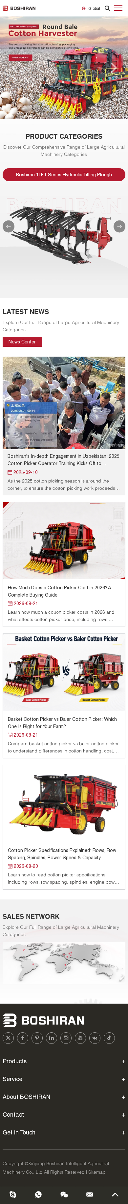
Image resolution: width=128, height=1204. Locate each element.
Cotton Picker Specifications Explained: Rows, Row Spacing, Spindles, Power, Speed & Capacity (62, 853)
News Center (22, 341)
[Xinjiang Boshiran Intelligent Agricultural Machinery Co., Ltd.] (19, 8)
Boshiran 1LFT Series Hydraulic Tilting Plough (64, 174)
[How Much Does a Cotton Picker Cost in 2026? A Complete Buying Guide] (64, 540)
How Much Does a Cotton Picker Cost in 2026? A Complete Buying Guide (59, 591)
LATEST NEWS (26, 312)
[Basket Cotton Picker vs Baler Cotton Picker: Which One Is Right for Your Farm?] (64, 672)
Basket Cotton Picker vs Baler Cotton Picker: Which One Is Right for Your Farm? (62, 722)
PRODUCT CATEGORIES (64, 136)
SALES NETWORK (31, 917)
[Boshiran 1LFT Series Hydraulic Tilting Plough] (64, 234)
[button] (14, 68)
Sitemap (97, 1172)
